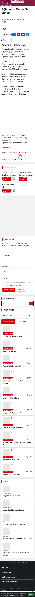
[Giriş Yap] (6, 5)
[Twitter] (14, 562)
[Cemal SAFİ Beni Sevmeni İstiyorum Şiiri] (26, 175)
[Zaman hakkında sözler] (17, 455)
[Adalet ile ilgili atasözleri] (17, 361)
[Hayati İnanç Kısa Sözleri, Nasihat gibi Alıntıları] (17, 438)
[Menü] (3, 2)
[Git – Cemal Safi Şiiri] (9, 187)
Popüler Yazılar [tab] (8, 322)
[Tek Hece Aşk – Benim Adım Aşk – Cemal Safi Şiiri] (9, 175)
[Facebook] (10, 562)
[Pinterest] (23, 562)
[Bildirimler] (10, 5)
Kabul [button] (30, 594)
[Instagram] (19, 562)
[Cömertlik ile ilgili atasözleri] (17, 423)
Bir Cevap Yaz (9, 239)
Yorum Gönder (9, 289)
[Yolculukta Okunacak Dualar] (17, 505)
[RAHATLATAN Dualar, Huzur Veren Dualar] (17, 549)
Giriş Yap (21, 289)
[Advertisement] (17, 115)
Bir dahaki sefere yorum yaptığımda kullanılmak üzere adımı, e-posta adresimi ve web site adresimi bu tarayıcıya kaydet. (18, 284)
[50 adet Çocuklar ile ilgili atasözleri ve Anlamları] (17, 377)
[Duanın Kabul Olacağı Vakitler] (17, 520)
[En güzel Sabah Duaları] (17, 491)
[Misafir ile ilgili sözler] (17, 346)
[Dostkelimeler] (16, 2)
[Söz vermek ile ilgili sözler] (17, 331)
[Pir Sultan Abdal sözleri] (17, 469)
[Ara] (2, 5)
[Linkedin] (27, 562)
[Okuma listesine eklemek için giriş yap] (10, 40)
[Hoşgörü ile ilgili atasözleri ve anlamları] (17, 408)
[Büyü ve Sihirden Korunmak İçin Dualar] (17, 534)
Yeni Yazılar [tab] (23, 322)
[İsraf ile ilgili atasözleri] (17, 393)
